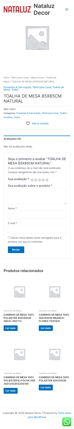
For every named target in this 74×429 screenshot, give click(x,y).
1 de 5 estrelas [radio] (32, 179)
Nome (12, 208)
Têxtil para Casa (20, 77)
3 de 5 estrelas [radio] (39, 179)
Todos (14, 89)
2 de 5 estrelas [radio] (35, 179)
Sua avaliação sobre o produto (30, 185)
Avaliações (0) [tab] (12, 138)
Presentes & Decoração (17, 87)
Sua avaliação (18, 179)
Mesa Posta (37, 77)
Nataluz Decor (44, 9)
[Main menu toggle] (66, 9)
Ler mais (10, 328)
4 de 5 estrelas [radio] (43, 179)
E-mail (12, 223)
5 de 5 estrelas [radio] (46, 179)
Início (6, 77)
